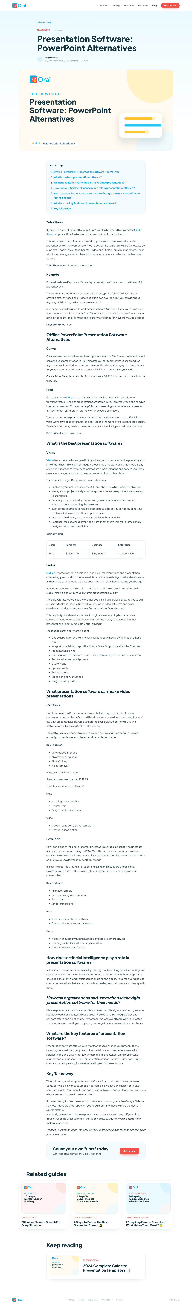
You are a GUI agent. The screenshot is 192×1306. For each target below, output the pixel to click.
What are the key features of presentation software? (85, 203)
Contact (119, 1300)
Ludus (50, 572)
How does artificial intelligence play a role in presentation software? (94, 187)
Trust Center (92, 1300)
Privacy (71, 1300)
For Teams (143, 5)
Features (104, 5)
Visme (50, 460)
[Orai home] (19, 5)
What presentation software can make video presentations (89, 182)
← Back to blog (44, 22)
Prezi (71, 397)
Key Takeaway (62, 208)
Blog (154, 5)
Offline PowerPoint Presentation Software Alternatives (87, 171)
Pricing (116, 5)
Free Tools (129, 5)
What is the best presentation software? (78, 177)
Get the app (170, 5)
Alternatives (107, 1300)
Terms (81, 1300)
